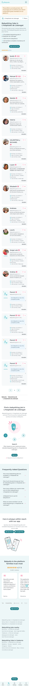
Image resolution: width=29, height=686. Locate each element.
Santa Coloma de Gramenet (9, 648)
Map (15, 678)
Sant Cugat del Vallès (19, 631)
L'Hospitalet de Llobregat (14, 642)
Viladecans (4, 633)
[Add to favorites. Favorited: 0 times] (24, 56)
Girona (22, 648)
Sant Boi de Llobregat (7, 631)
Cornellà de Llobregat (13, 629)
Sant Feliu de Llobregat (8, 637)
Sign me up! (14, 608)
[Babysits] (6, 2)
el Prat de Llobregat (13, 633)
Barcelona (4, 629)
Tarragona (4, 646)
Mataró (9, 646)
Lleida (19, 644)
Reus (18, 648)
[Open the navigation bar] (26, 2)
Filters (25, 18)
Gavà (16, 635)
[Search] (3, 18)
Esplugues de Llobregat (8, 635)
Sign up (14, 455)
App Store (10, 531)
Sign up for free (14, 46)
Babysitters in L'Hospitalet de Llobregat (12, 624)
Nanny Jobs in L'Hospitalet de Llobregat (12, 622)
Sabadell (15, 644)
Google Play (20, 531)
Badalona (4, 644)
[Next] (18, 390)
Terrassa (10, 644)
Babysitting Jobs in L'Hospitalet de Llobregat (13, 620)
